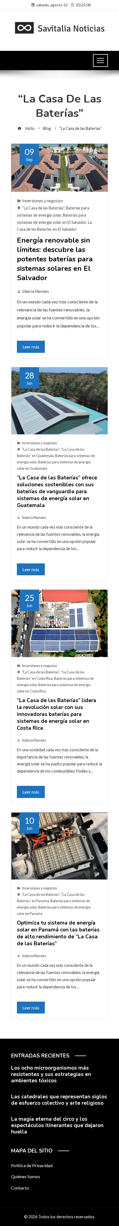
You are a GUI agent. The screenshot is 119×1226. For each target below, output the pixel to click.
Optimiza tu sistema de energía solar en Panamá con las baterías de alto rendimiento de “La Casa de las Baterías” (58, 933)
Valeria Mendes (35, 291)
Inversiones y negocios (42, 200)
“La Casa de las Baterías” (43, 208)
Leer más (30, 346)
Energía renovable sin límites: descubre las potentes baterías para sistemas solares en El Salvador (55, 258)
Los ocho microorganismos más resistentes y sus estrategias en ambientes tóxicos (51, 1074)
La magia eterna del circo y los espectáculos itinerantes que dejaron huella (57, 1125)
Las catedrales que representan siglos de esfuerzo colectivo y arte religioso (59, 1100)
